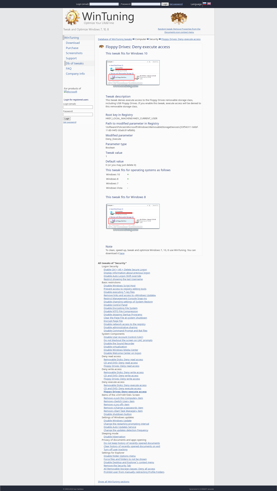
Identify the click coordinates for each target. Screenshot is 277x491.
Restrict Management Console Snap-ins (125, 298)
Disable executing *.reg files (119, 292)
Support (71, 58)
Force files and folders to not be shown (125, 459)
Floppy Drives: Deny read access (121, 365)
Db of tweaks (75, 63)
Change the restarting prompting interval (126, 423)
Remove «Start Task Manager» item (123, 410)
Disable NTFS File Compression (121, 311)
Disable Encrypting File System (121, 308)
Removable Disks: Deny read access (123, 359)
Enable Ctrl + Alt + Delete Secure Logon (125, 269)
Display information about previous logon (127, 272)
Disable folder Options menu (120, 455)
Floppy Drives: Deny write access (122, 378)
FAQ (68, 68)
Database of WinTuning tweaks (115, 39)
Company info (75, 74)
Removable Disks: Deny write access (124, 372)
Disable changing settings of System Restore (128, 301)
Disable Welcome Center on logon (122, 353)
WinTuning (71, 38)
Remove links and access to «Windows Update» (130, 295)
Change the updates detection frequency (126, 430)
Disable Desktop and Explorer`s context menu (129, 462)
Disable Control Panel (115, 304)
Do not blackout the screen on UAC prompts (128, 340)
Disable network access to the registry (125, 324)
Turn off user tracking (115, 449)
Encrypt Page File (113, 320)
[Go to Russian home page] (204, 4)
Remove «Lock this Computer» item (123, 398)
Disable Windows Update (117, 420)
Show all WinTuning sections (113, 481)
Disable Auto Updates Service (120, 427)
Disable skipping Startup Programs (123, 314)
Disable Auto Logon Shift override (122, 275)
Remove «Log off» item (116, 404)
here (121, 253)
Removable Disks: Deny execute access (125, 385)
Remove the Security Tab (117, 465)
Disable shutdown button (118, 414)
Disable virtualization (115, 346)
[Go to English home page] (209, 4)
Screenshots (74, 53)
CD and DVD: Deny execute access (122, 388)
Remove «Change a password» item (123, 407)
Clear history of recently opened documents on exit (132, 446)
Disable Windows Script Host (119, 285)
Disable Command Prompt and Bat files (125, 330)
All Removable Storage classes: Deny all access (129, 468)
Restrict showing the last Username (123, 279)
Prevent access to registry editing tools (125, 288)
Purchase (72, 48)
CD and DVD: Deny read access (121, 362)
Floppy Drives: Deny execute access (181, 39)
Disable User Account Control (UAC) (123, 337)
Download (73, 43)
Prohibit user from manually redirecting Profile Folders (134, 471)
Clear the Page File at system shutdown (125, 317)
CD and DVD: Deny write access (121, 375)
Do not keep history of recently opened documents (132, 443)
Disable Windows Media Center (121, 349)
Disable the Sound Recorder (119, 343)
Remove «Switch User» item (119, 401)
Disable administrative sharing (120, 327)
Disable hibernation (114, 436)
